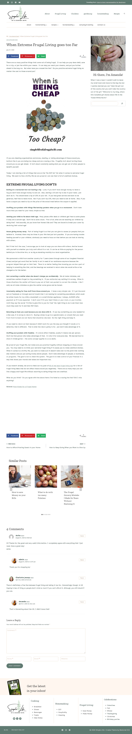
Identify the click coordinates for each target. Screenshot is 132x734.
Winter (109, 711)
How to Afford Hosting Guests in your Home (23, 445)
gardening (88, 14)
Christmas (111, 716)
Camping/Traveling (86, 25)
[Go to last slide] (11, 489)
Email (37, 659)
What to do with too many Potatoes (45, 495)
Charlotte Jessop (23, 577)
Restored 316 (125, 730)
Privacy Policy (18, 730)
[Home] (7, 36)
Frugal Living (60, 14)
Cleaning (61, 715)
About (47, 14)
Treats (36, 715)
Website (64, 659)
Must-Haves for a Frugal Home (24, 387)
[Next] (81, 489)
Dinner (36, 709)
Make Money (87, 714)
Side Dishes (38, 718)
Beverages (38, 712)
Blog (6, 730)
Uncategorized (12, 40)
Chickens (75, 14)
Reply (82, 536)
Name (10, 659)
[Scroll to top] (127, 726)
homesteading (103, 14)
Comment (11, 630)
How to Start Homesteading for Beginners (111, 2)
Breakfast (37, 707)
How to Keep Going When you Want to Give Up (67, 445)
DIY (59, 709)
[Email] (19, 2)
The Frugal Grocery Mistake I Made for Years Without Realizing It (71, 498)
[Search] (122, 103)
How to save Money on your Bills (19, 495)
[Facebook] (8, 2)
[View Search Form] (124, 14)
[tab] (42, 514)
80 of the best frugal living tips (61, 366)
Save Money (87, 711)
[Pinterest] (15, 2)
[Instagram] (11, 2)
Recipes (117, 14)
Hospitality (62, 712)
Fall (108, 708)
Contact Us (101, 25)
